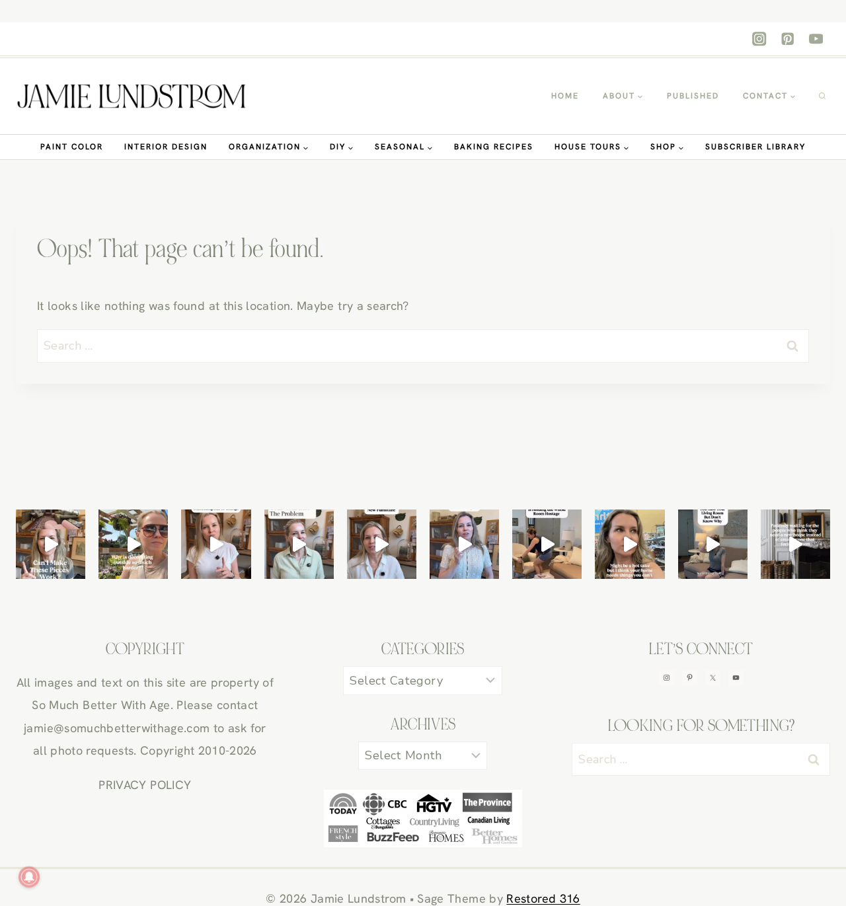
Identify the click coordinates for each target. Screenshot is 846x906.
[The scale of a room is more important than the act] (299, 544)
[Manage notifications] (29, 876)
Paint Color (71, 146)
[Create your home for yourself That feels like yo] (629, 544)
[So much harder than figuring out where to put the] (133, 544)
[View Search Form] (822, 96)
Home (565, 96)
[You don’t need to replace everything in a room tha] (215, 544)
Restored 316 (543, 898)
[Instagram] (760, 39)
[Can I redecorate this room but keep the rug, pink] (50, 544)
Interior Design (166, 146)
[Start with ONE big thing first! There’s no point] (713, 544)
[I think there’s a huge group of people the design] (464, 544)
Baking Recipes (493, 146)
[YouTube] (816, 39)
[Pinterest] (787, 39)
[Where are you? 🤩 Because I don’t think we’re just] (795, 544)
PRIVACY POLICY (144, 784)
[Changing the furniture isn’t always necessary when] (381, 544)
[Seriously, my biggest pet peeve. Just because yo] (547, 544)
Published (693, 96)
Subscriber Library (755, 146)
